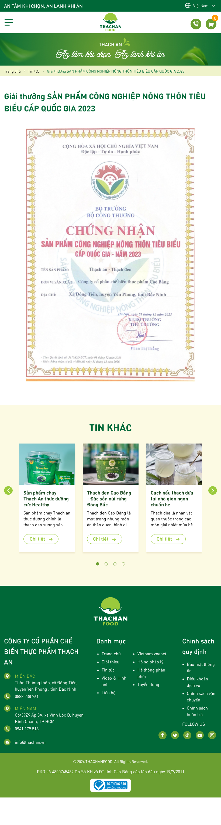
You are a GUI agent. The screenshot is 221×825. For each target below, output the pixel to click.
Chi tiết (38, 538)
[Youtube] (200, 735)
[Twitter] (175, 735)
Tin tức (108, 670)
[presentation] (8, 490)
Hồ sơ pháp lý (150, 661)
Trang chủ (111, 653)
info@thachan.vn (30, 742)
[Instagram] (212, 735)
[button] (97, 563)
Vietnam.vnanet (151, 653)
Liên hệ (108, 692)
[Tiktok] (187, 735)
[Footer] (110, 610)
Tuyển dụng (148, 684)
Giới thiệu (110, 661)
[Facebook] (162, 735)
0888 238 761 (27, 696)
